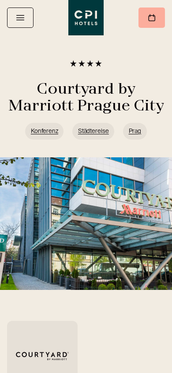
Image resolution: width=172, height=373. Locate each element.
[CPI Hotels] (86, 17)
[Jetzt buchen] (151, 18)
